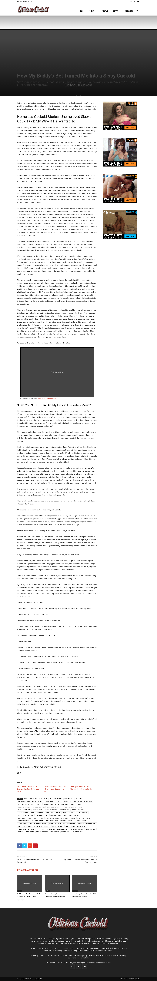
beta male (79, 799)
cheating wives (23, 804)
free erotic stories (68, 818)
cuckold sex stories (53, 812)
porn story (81, 826)
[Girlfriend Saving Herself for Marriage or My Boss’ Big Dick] (57, 883)
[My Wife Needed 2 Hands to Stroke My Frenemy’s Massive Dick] (29, 883)
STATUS (116, 11)
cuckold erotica (38, 807)
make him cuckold (40, 823)
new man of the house (42, 826)
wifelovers (65, 832)
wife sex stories (42, 832)
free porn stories (83, 818)
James (19, 891)
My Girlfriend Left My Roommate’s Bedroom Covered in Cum (80, 861)
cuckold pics (64, 810)
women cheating (77, 832)
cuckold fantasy (53, 807)
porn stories (70, 826)
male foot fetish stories (87, 823)
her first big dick (52, 821)
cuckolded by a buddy (26, 815)
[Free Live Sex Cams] (120, 202)
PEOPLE (105, 11)
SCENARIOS (92, 11)
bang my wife (68, 799)
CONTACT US (123, 979)
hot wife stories (66, 821)
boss (80, 801)
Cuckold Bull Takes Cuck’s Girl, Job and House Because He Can (55, 789)
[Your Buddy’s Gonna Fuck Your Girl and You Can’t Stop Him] (84, 883)
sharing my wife (33, 829)
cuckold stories (68, 812)
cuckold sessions (37, 812)
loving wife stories (25, 823)
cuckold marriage (51, 810)
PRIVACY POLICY (134, 979)
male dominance (55, 823)
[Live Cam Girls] (120, 130)
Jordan (47, 891)
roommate (22, 829)
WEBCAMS (129, 11)
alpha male (43, 799)
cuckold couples (24, 807)
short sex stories (48, 829)
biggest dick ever (70, 801)
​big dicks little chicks (53, 801)
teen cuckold (91, 829)
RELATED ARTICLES (27, 870)
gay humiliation (37, 821)
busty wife (88, 801)
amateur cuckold (56, 799)
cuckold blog (36, 804)
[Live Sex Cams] (120, 166)
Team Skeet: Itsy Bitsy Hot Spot (47, 398)
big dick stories (37, 801)
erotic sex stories (24, 818)
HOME (82, 11)
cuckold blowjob (49, 804)
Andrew (75, 891)
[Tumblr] (134, 1)
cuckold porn (23, 812)
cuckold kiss (37, 810)
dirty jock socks (42, 815)
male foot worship (25, 826)
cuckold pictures (77, 810)
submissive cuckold (76, 829)
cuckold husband (24, 810)
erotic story (38, 818)
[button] (137, 11)
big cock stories (24, 801)
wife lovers (30, 832)
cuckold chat (63, 804)
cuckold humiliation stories (72, 807)
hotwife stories (80, 821)
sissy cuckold (62, 829)
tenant (20, 832)
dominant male (55, 815)
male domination (69, 823)
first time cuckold (52, 818)
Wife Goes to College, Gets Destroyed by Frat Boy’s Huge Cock (28, 789)
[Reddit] (130, 1)
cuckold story (82, 812)
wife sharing (54, 832)
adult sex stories (30, 799)
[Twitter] (138, 1)
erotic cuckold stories (72, 815)
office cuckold (57, 826)
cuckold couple (76, 804)
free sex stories (23, 821)
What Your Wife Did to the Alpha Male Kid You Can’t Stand (34, 861)
